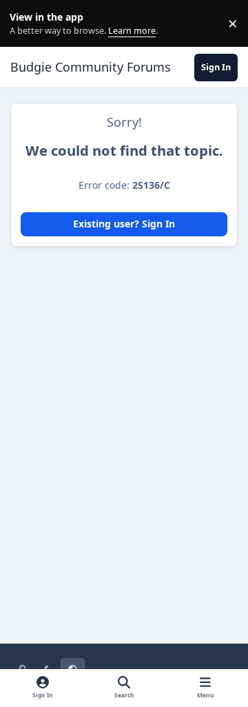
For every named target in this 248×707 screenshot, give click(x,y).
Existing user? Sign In (124, 223)
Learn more (26, 23)
